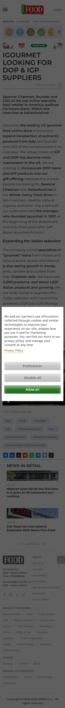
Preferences (32, 366)
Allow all (32, 389)
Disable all (32, 377)
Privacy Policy (13, 350)
